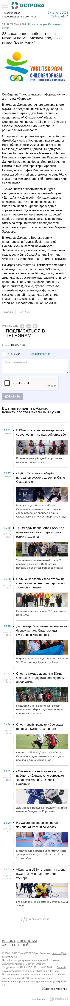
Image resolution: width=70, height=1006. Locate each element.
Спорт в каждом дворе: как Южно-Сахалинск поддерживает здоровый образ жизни (41, 678)
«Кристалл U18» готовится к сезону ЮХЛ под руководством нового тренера (40, 874)
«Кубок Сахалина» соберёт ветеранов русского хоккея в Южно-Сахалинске (41, 477)
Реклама (8, 941)
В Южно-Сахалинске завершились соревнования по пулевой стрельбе (41, 432)
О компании (27, 941)
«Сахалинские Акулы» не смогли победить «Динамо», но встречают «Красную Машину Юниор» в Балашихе (40, 778)
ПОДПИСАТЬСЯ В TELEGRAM (25, 333)
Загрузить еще (38, 919)
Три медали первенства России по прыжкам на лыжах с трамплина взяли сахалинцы (40, 532)
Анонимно (14, 354)
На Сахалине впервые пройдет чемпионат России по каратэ (38, 825)
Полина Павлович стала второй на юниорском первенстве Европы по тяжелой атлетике (40, 583)
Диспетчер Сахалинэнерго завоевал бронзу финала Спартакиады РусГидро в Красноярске (41, 630)
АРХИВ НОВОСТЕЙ (15, 945)
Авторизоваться (40, 353)
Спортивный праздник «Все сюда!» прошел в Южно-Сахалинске (40, 726)
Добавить (12, 396)
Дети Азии (24, 312)
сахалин (8, 312)
